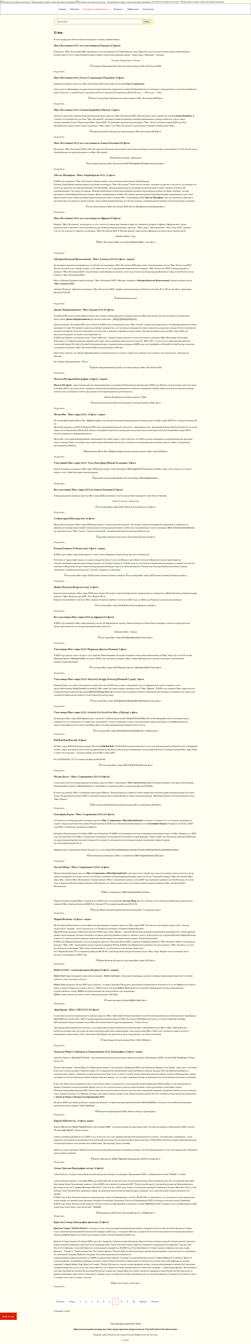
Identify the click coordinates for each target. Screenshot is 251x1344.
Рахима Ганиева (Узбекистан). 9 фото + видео (79, 548)
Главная (62, 9)
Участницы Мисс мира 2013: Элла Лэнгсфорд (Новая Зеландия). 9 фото (95, 462)
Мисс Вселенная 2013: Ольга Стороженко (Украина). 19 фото (89, 77)
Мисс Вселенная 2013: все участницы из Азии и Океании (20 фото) (92, 142)
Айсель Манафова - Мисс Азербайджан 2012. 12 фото (84, 175)
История (121, 1334)
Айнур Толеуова (120, 500)
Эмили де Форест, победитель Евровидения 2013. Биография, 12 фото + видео (98, 1051)
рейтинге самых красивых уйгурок (70, 979)
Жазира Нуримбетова (64, 268)
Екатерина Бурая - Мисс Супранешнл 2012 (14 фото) (84, 814)
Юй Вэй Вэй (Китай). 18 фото (70, 740)
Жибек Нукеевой (142, 559)
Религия (118, 9)
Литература (148, 9)
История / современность (95, 9)
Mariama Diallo (121, 631)
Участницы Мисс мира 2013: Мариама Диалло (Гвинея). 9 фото (90, 649)
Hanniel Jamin (122, 236)
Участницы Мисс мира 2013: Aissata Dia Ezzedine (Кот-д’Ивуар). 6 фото (96, 712)
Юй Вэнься (159, 749)
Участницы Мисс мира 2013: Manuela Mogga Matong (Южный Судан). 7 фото (99, 679)
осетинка (122, 352)
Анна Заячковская (84, 928)
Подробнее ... (60, 71)
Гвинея (102, 554)
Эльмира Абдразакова (121, 60)
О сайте (125, 1339)
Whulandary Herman (120, 157)
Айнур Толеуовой (112, 559)
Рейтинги (74, 9)
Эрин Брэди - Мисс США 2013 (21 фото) (76, 1009)
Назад (72, 1301)
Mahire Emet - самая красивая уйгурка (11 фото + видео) (86, 969)
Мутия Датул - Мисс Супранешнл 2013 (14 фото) (82, 776)
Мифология (132, 9)
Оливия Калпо (141, 1022)
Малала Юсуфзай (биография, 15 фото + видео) (80, 378)
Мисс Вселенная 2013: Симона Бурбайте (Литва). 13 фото (87, 109)
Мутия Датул (120, 442)
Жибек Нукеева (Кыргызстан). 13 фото (76, 587)
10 (134, 1301)
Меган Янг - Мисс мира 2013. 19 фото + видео (79, 414)
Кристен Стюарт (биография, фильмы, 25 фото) (81, 1222)
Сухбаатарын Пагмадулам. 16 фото (74, 518)
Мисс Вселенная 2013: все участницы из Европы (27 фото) (87, 45)
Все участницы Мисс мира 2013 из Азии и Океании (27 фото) (88, 489)
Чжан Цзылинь (68, 752)
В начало (60, 1301)
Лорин (91, 1090)
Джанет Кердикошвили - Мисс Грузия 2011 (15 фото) (84, 309)
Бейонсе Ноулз (138, 724)
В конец (155, 1301)
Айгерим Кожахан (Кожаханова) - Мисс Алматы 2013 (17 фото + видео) (94, 259)
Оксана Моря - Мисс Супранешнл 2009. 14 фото (81, 867)
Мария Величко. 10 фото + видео (72, 919)
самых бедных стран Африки (86, 655)
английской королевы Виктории (101, 1073)
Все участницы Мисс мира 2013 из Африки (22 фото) (84, 616)
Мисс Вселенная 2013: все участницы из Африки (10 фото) (87, 218)
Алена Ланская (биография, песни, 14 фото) (78, 1168)
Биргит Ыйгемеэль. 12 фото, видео (74, 1120)
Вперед (143, 1301)
